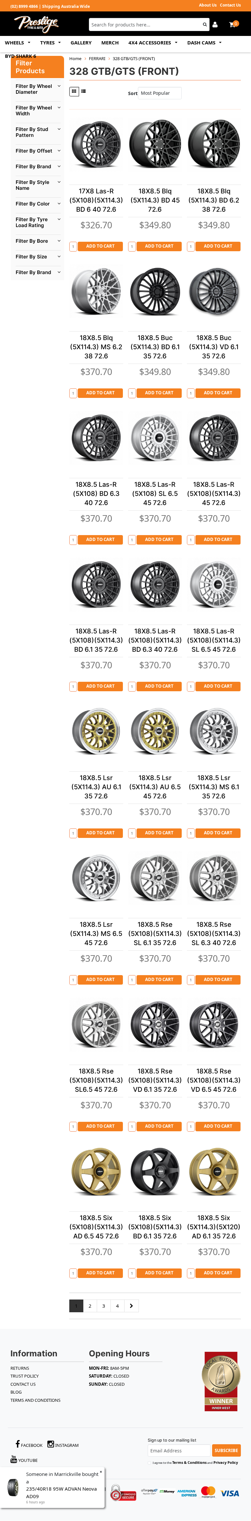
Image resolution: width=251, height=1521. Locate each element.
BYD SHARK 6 (20, 56)
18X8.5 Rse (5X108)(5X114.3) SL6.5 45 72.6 (96, 1080)
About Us (208, 5)
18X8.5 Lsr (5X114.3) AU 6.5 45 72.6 (155, 787)
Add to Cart (100, 246)
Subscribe (226, 1450)
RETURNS (19, 1368)
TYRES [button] (48, 42)
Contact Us (230, 5)
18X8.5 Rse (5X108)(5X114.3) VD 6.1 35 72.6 (155, 1080)
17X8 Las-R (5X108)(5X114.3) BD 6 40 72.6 (96, 200)
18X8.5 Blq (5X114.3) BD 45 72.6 (155, 200)
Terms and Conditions (35, 1400)
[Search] (204, 24)
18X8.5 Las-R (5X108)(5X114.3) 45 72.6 (214, 494)
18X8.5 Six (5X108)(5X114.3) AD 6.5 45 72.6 (96, 1227)
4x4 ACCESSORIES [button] (150, 42)
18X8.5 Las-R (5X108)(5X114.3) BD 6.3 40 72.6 (155, 640)
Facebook (31, 1445)
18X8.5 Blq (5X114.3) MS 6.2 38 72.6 (96, 347)
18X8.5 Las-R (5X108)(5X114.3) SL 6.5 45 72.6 (214, 640)
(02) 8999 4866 (24, 6)
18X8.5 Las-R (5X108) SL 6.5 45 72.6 (155, 494)
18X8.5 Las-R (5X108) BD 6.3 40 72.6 (96, 494)
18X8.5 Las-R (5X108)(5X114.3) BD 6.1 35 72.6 (96, 640)
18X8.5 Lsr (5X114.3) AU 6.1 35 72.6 (96, 787)
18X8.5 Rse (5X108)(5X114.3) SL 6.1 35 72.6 (155, 934)
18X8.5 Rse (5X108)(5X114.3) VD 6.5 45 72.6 (214, 1080)
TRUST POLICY (24, 1376)
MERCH (110, 42)
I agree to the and (195, 1462)
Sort (131, 93)
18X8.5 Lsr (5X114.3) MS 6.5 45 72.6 (96, 934)
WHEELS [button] (15, 42)
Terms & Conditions (189, 1462)
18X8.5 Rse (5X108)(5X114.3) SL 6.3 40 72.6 (214, 934)
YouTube (27, 1460)
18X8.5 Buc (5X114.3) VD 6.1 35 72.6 (214, 347)
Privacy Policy (225, 1462)
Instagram (66, 1445)
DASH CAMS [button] (202, 42)
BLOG (16, 1392)
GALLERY (81, 42)
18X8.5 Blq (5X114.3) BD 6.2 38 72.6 (213, 200)
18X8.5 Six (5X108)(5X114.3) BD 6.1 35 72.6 (155, 1227)
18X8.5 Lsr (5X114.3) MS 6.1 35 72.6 (214, 787)
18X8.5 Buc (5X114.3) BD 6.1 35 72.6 (155, 347)
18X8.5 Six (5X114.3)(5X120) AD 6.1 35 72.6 (214, 1227)
